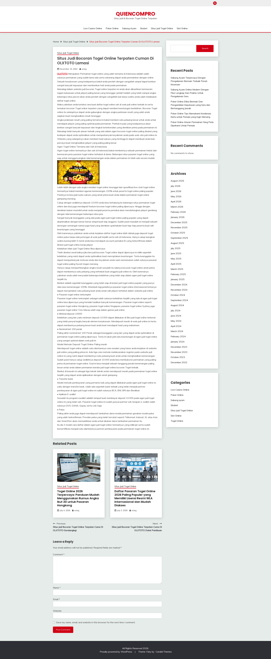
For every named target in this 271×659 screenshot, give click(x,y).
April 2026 (176, 201)
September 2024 (179, 300)
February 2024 (178, 336)
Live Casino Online (92, 28)
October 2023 (178, 357)
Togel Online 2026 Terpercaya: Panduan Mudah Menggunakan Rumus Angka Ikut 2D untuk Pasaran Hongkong (78, 498)
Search (205, 48)
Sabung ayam (129, 28)
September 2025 (179, 237)
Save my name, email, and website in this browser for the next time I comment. (95, 622)
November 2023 (179, 352)
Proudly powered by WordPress (116, 651)
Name (57, 587)
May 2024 (176, 320)
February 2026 (178, 212)
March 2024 (177, 331)
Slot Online (182, 28)
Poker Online (112, 28)
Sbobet (143, 28)
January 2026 (177, 217)
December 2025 (179, 222)
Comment (58, 554)
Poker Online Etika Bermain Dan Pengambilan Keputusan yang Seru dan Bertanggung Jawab (190, 105)
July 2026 (175, 186)
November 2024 (179, 289)
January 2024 (177, 341)
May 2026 (176, 196)
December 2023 (179, 346)
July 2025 (175, 248)
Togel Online (177, 420)
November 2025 (179, 227)
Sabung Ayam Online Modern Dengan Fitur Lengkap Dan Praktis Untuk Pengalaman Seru (190, 93)
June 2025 (176, 253)
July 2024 (175, 310)
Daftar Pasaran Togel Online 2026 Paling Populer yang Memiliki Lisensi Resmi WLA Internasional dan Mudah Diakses (134, 498)
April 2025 (176, 263)
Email (56, 599)
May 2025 (176, 258)
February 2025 (178, 274)
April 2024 (176, 326)
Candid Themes (164, 651)
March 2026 (177, 206)
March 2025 (177, 269)
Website (57, 610)
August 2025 (177, 243)
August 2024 (177, 305)
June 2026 (176, 191)
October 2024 (178, 295)
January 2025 (177, 279)
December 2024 (179, 284)
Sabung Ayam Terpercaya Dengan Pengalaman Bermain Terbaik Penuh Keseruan (189, 81)
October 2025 (178, 232)
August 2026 (177, 180)
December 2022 (179, 362)
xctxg (84, 69)
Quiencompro (135, 13)
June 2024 (176, 315)
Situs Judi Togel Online (162, 28)
